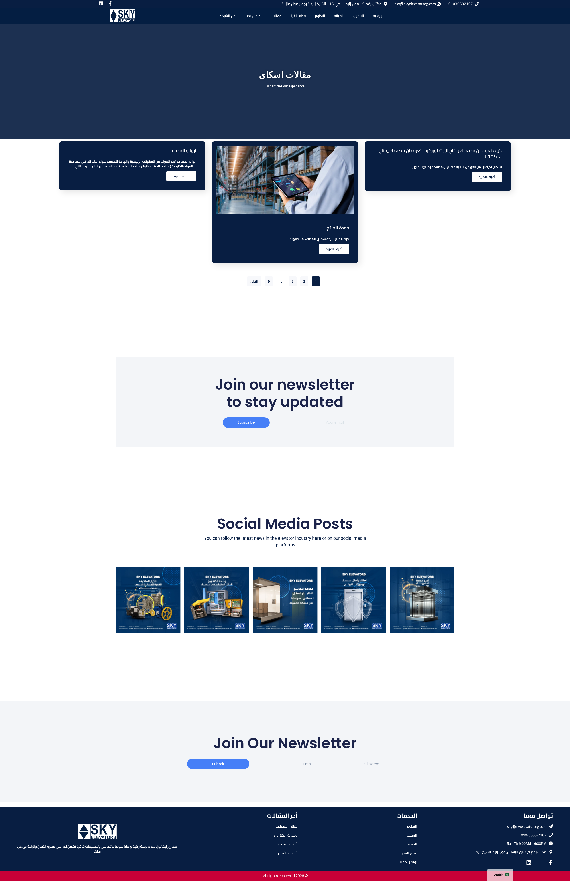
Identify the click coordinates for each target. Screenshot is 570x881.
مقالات (276, 15)
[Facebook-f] (550, 862)
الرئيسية (379, 15)
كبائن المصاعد (286, 826)
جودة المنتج (338, 228)
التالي (254, 281)
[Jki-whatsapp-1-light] (539, 862)
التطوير (320, 15)
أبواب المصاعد (286, 844)
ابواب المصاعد (182, 150)
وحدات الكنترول (285, 835)
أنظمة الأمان (287, 853)
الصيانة (339, 15)
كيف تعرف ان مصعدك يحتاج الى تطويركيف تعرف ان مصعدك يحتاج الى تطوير (440, 153)
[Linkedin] (528, 862)
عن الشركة (228, 15)
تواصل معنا (253, 15)
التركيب (358, 15)
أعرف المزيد (487, 177)
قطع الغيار (298, 15)
